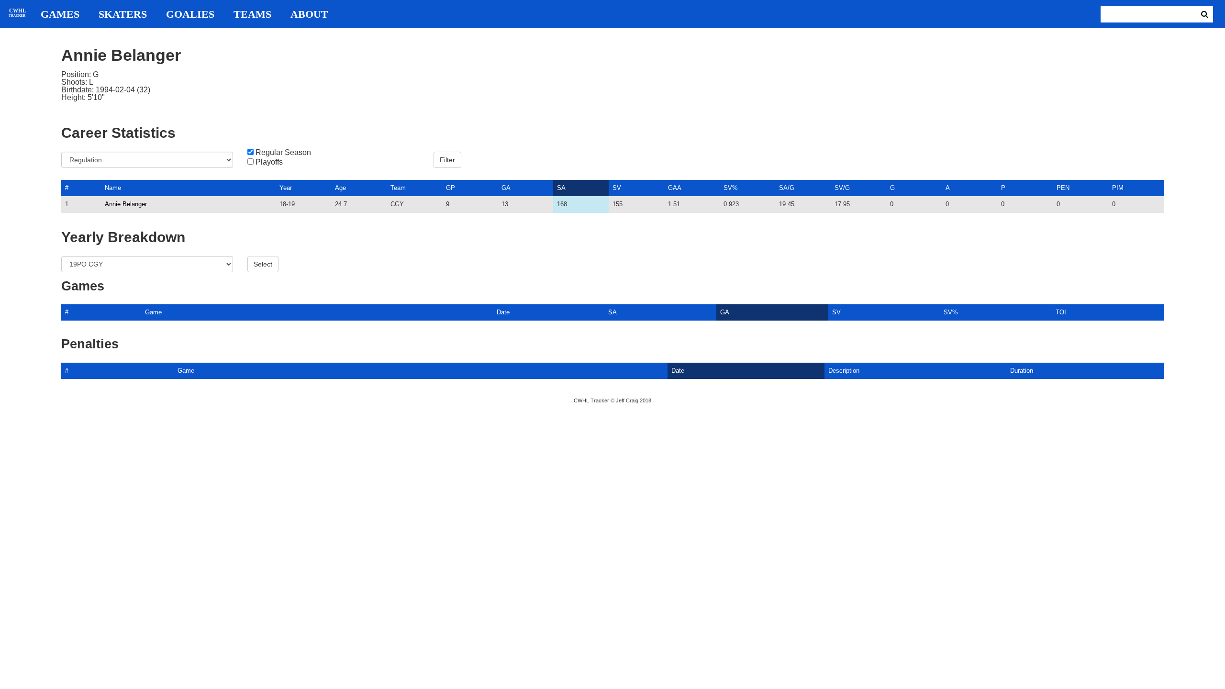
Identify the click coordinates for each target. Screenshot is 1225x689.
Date (503, 312)
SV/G (842, 187)
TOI (1061, 312)
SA (561, 187)
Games (60, 14)
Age (340, 187)
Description (843, 370)
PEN (1063, 187)
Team (398, 187)
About (309, 14)
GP (450, 187)
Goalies (190, 14)
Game (153, 312)
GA (506, 187)
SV (616, 187)
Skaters (123, 14)
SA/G (786, 187)
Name (113, 187)
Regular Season (283, 152)
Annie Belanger (126, 204)
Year (285, 187)
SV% (731, 187)
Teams (252, 14)
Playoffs (269, 162)
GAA (674, 187)
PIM (1118, 187)
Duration (1021, 370)
